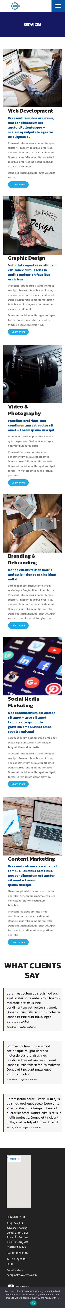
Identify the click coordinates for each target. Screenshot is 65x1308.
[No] (60, 1297)
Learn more (18, 184)
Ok (33, 1303)
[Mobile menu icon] (58, 6)
